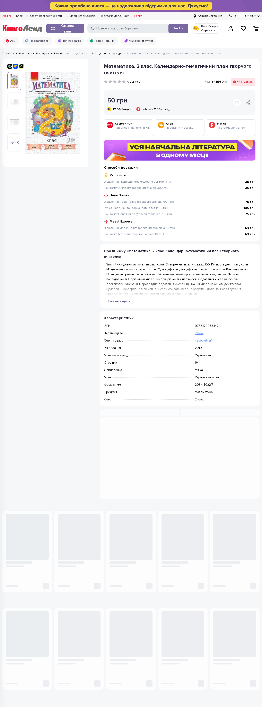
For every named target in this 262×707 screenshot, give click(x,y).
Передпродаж (39, 41)
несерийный (203, 340)
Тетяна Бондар (83, 538)
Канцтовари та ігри (72, 621)
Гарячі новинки (105, 41)
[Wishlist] (243, 28)
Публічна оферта (54, 684)
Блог (19, 16)
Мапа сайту (168, 639)
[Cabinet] (231, 28)
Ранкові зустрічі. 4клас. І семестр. (177, 545)
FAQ (163, 645)
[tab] (142, 428)
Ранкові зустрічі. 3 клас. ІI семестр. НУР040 (230, 545)
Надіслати (243, 589)
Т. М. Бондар (65, 538)
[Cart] (256, 28)
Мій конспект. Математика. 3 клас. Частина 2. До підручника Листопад (79, 545)
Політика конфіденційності (20, 684)
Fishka (138, 16)
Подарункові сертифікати (44, 16)
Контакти (116, 627)
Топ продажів (72, 41)
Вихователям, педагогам (70, 53)
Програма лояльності (114, 16)
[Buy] (45, 555)
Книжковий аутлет (141, 41)
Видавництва (68, 633)
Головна (8, 53)
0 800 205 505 (21, 617)
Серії (63, 645)
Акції (13, 41)
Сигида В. (219, 538)
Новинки (66, 614)
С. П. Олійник (14, 538)
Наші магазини (121, 621)
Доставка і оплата (173, 627)
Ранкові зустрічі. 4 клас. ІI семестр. (127, 545)
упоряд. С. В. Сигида (173, 538)
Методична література (107, 53)
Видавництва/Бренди (81, 16)
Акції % (6, 16)
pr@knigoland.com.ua (17, 665)
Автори (64, 639)
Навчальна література (34, 53)
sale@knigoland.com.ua (18, 649)
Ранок (199, 333)
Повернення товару (175, 633)
